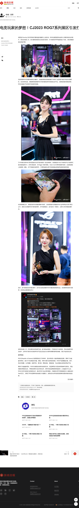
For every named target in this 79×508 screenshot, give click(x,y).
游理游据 (29, 8)
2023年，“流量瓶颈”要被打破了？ (31, 425)
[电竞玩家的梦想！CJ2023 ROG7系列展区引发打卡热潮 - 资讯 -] (6, 3)
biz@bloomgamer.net (34, 389)
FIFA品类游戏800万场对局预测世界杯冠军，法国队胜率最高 (32, 416)
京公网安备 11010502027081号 (65, 505)
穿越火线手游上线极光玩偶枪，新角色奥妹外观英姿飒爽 (59, 435)
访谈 (14, 8)
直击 (22, 397)
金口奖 (37, 8)
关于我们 (56, 486)
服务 (21, 8)
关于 (78, 3)
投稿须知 (56, 494)
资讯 (8, 8)
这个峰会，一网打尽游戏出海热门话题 (59, 426)
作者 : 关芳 (9, 14)
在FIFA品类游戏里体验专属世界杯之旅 (59, 416)
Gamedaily (39, 387)
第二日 (33, 397)
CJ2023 (28, 397)
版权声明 (56, 490)
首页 (1, 8)
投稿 (73, 3)
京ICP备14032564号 (49, 505)
